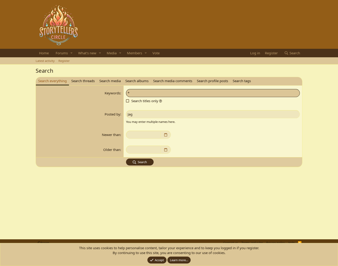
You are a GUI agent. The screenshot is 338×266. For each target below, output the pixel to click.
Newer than (111, 134)
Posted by (112, 114)
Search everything (52, 80)
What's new (87, 53)
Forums (62, 53)
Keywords (112, 93)
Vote (156, 53)
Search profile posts (212, 80)
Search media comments (172, 80)
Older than (111, 149)
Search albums (137, 80)
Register (64, 61)
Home (44, 53)
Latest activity (45, 61)
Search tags (242, 80)
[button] (71, 53)
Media (112, 53)
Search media (110, 80)
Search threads (83, 80)
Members (134, 53)
